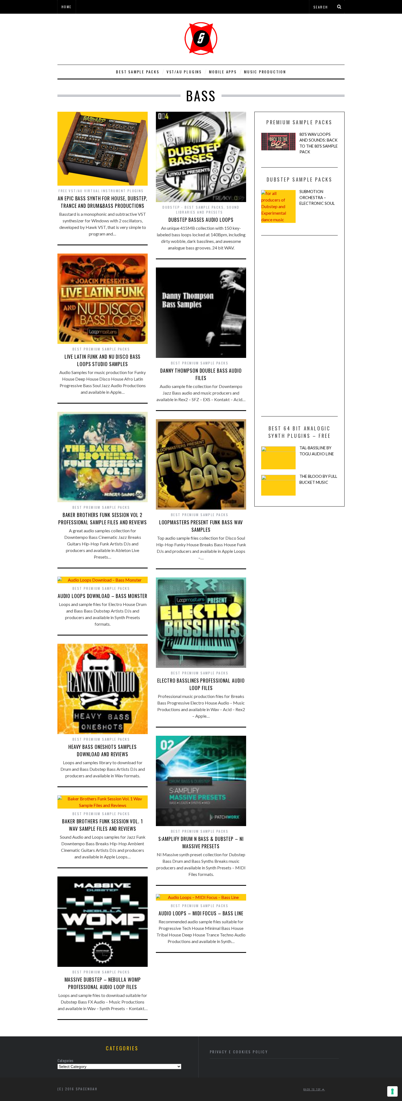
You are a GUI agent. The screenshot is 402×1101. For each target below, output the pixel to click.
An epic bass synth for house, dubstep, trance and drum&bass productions (102, 202)
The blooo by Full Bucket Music (318, 479)
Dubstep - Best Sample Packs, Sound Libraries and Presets (201, 209)
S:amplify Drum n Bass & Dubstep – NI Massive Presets (200, 842)
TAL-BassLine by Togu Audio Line (316, 450)
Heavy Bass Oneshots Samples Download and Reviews (102, 750)
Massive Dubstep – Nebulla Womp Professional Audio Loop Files (103, 983)
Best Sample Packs (137, 71)
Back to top (313, 1089)
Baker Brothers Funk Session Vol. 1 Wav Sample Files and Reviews (102, 825)
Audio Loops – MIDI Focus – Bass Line (201, 913)
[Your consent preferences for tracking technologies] (392, 1091)
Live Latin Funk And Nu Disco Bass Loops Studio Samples (103, 360)
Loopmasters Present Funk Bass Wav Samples (201, 526)
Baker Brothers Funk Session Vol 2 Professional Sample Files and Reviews (102, 518)
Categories (65, 1060)
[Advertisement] (299, 326)
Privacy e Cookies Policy (239, 1051)
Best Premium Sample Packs (101, 349)
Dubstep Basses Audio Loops (200, 219)
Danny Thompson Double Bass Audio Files (201, 374)
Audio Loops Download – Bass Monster (103, 595)
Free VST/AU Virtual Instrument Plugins (101, 190)
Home (67, 6)
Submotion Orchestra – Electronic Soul (317, 197)
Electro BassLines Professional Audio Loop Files (200, 684)
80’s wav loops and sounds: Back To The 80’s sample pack (318, 143)
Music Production (265, 71)
